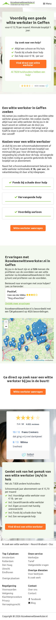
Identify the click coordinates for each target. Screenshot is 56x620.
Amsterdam (8, 557)
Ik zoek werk (34, 577)
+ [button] (6, 322)
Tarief (31, 561)
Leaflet (28, 360)
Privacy (6, 600)
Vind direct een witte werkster (28, 64)
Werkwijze (33, 557)
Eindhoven (7, 572)
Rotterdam (7, 561)
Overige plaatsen (11, 578)
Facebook (35, 599)
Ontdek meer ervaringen (17, 303)
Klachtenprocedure (12, 597)
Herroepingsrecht (11, 604)
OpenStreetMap (38, 360)
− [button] (6, 326)
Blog (33, 603)
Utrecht (6, 568)
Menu (48, 3)
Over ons (32, 589)
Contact (32, 593)
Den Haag (7, 565)
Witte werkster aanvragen (28, 228)
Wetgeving (7, 593)
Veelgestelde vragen (38, 565)
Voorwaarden (9, 589)
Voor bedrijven (35, 574)
